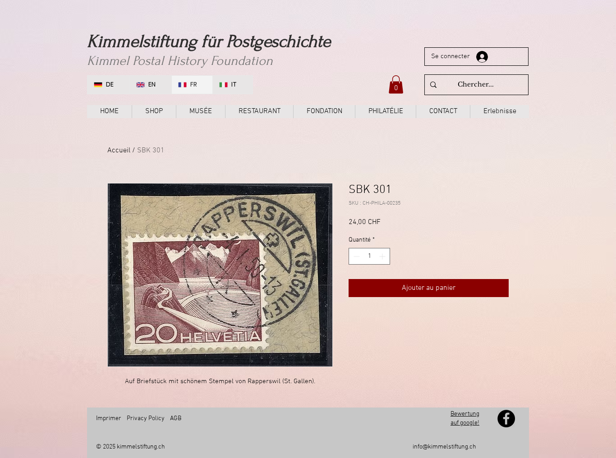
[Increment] (383, 256)
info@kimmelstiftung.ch (444, 447)
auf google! (465, 423)
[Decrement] (355, 256)
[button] (396, 84)
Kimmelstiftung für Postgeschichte (209, 41)
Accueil (118, 150)
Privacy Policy (146, 418)
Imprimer (108, 418)
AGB (175, 418)
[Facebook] (506, 418)
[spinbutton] (369, 256)
